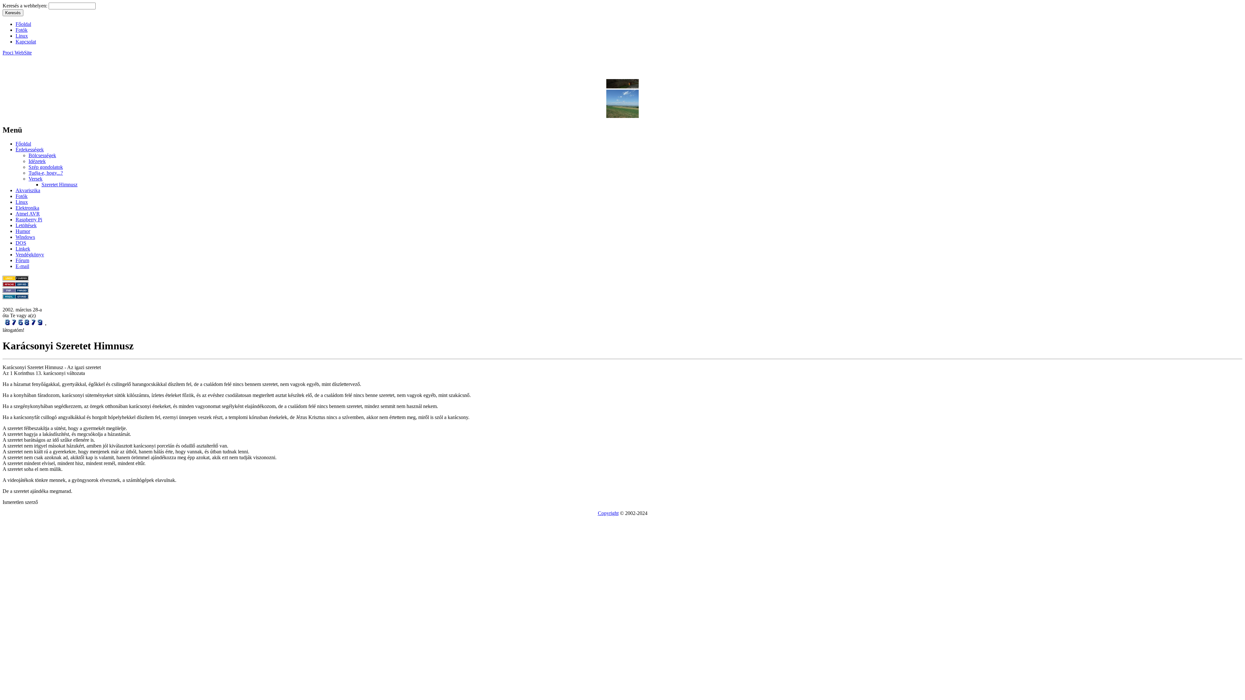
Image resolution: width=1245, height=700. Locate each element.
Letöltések (26, 225)
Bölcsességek (42, 155)
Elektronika (27, 208)
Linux (22, 36)
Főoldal (23, 24)
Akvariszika (28, 190)
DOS (21, 243)
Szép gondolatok (46, 167)
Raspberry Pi (29, 219)
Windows (25, 237)
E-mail (22, 266)
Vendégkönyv (30, 254)
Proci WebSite (17, 52)
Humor (23, 231)
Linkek (23, 248)
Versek (35, 178)
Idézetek (37, 161)
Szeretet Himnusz (59, 184)
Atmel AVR (28, 213)
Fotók (22, 30)
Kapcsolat (26, 41)
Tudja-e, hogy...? (46, 173)
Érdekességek (30, 149)
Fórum (22, 260)
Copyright (608, 513)
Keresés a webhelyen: (26, 5)
